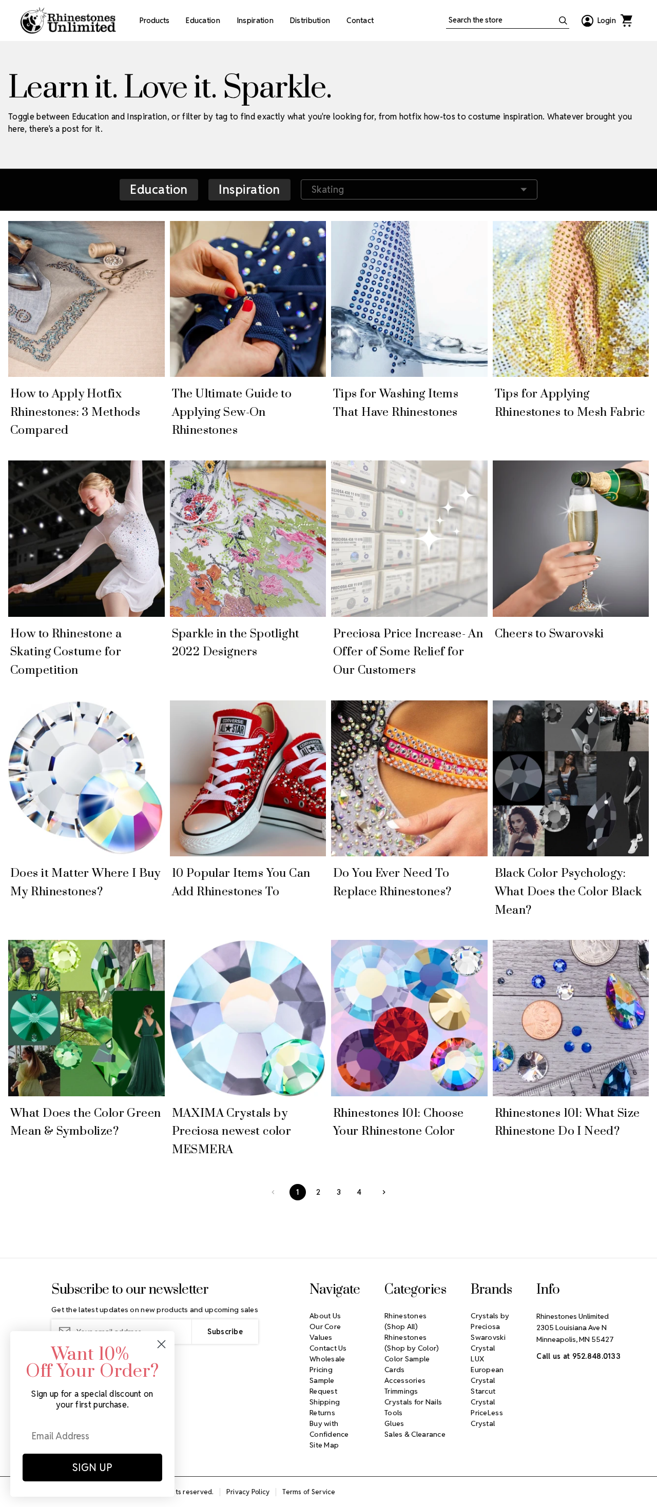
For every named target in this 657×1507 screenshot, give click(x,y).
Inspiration (255, 20)
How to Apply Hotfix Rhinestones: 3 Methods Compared (75, 412)
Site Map (324, 1445)
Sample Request (323, 1386)
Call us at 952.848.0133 (578, 1356)
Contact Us (328, 1348)
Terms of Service (308, 1492)
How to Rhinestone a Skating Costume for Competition (66, 652)
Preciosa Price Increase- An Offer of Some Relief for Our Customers (408, 652)
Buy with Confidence (329, 1429)
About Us (325, 1315)
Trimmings (401, 1391)
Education (203, 20)
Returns (322, 1412)
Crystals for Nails (413, 1401)
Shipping (325, 1401)
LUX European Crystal (487, 1369)
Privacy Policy (248, 1492)
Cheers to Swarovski (549, 634)
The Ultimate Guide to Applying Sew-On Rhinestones (232, 412)
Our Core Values (325, 1332)
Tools (393, 1412)
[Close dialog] (161, 1344)
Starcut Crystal (483, 1396)
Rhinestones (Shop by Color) (411, 1343)
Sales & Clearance (415, 1434)
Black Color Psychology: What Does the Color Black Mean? (568, 891)
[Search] (563, 20)
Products (154, 20)
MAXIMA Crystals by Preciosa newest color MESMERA (232, 1131)
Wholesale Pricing (327, 1364)
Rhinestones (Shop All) (405, 1321)
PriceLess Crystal (487, 1418)
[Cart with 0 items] (626, 20)
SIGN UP (92, 1467)
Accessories (405, 1380)
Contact (360, 20)
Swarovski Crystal (488, 1343)
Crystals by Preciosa (490, 1321)
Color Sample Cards (407, 1364)
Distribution (310, 20)
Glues (394, 1423)
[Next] (384, 1192)
